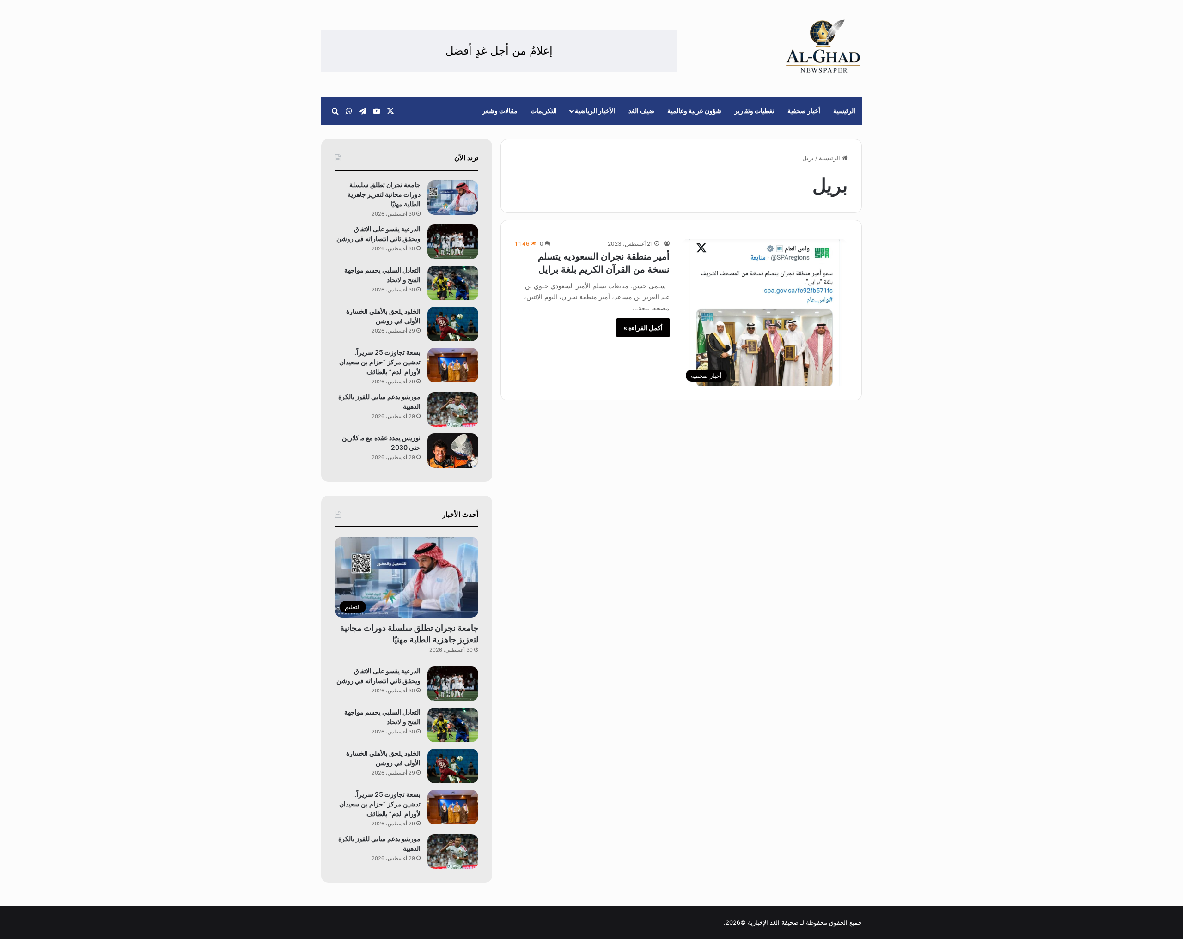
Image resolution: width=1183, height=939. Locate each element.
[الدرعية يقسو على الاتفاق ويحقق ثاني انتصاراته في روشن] (452, 241)
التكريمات (544, 111)
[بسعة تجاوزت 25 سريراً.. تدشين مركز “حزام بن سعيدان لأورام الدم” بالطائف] (452, 365)
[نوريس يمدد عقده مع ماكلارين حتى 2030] (452, 450)
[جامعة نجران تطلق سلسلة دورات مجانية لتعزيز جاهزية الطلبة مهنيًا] (452, 197)
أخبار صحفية (803, 111)
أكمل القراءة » (643, 328)
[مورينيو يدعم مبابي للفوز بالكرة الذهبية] (452, 409)
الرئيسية (844, 111)
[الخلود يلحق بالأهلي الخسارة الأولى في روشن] (452, 324)
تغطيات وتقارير (754, 111)
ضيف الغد (641, 111)
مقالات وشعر (500, 111)
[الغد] (823, 46)
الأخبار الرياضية (595, 111)
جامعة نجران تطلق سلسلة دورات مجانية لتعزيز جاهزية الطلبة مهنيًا (384, 194)
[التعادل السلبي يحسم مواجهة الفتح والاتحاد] (452, 283)
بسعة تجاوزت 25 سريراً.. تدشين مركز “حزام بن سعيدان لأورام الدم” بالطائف (380, 362)
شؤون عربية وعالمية (694, 111)
